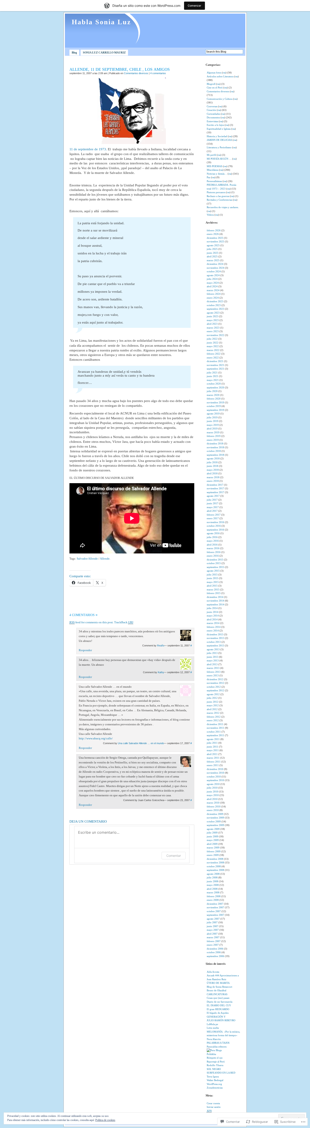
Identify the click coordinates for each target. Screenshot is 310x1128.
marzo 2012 (213, 712)
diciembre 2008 (215, 859)
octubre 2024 (214, 271)
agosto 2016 (213, 533)
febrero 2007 (214, 941)
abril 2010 (212, 799)
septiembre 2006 (215, 956)
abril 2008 (212, 888)
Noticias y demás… (217, 173)
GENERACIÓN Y (216, 1016)
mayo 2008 (213, 885)
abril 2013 (212, 664)
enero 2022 (213, 357)
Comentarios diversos (136, 73)
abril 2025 (212, 256)
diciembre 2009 (215, 814)
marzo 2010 (213, 802)
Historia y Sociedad (217, 136)
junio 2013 (212, 656)
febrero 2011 (214, 761)
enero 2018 (213, 481)
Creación (211, 110)
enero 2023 (213, 331)
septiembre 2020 (215, 387)
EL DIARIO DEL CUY (219, 1005)
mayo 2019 (213, 425)
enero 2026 (213, 234)
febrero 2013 (214, 671)
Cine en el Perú (215, 87)
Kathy (161, 672)
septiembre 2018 (215, 454)
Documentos (213, 117)
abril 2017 (212, 510)
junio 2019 (212, 421)
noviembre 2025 (215, 241)
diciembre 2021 (215, 361)
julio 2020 (212, 391)
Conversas (212, 106)
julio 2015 (212, 574)
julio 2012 (212, 698)
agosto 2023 (213, 312)
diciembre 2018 (215, 443)
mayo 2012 (213, 705)
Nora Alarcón (214, 1039)
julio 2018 (212, 462)
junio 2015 (212, 578)
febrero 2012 (214, 716)
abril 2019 (212, 428)
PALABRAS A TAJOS (218, 1042)
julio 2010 (212, 787)
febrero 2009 (214, 851)
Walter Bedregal (215, 1080)
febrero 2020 (214, 398)
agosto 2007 (213, 918)
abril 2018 (212, 473)
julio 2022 (212, 338)
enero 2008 (213, 900)
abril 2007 (212, 933)
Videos (210, 214)
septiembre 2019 (215, 410)
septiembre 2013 (215, 645)
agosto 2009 (213, 829)
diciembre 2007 (215, 903)
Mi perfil (211, 154)
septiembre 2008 (215, 870)
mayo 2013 (213, 660)
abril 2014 (212, 619)
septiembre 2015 (215, 567)
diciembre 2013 (215, 634)
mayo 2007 (213, 929)
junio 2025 (212, 252)
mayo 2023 (213, 320)
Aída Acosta (213, 971)
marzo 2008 (213, 892)
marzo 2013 (213, 668)
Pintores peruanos (216, 192)
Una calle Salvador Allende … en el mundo (141, 743)
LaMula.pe (212, 1024)
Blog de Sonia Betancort (219, 986)
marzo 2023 (213, 327)
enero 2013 (213, 675)
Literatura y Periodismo (219, 147)
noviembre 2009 (215, 817)
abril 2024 (212, 286)
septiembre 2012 (215, 690)
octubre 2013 (214, 642)
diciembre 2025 (215, 237)
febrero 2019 (214, 436)
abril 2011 (212, 754)
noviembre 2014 (215, 600)
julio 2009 (212, 832)
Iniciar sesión (214, 1107)
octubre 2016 (214, 525)
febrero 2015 (214, 593)
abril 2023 (212, 323)
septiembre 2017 (215, 492)
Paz (208, 177)
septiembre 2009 (215, 825)
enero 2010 (213, 810)
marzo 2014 (213, 623)
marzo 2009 (213, 847)
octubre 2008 (214, 866)
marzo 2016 (213, 548)
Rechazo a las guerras (218, 196)
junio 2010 (212, 791)
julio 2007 (212, 922)
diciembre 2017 (215, 484)
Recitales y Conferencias (219, 199)
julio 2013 (212, 653)
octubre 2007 (214, 911)
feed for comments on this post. (91, 622)
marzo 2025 (213, 260)
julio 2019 (212, 417)
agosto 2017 (213, 496)
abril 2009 (212, 844)
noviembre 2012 (215, 683)
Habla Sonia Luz (101, 22)
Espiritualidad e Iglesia (219, 128)
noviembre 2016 (215, 522)
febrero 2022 (214, 353)
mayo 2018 (213, 469)
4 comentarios (158, 73)
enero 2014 (213, 630)
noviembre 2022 (215, 335)
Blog (74, 52)
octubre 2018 (214, 451)
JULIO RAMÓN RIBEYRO (221, 1020)
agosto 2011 (213, 739)
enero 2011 (213, 765)
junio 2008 (212, 881)
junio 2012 (212, 701)
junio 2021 (212, 376)
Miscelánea (212, 169)
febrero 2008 (214, 896)
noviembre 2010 (215, 772)
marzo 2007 (213, 937)
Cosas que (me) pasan (218, 997)
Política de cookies (105, 1120)
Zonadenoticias (215, 1087)
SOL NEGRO (214, 1069)
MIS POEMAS (214, 166)
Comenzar (194, 5)
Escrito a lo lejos (215, 125)
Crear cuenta (213, 1103)
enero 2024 (213, 297)
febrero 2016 (214, 552)
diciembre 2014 (215, 597)
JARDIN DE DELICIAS (219, 140)
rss (224, 72)
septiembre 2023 (215, 308)
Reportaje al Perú (216, 1061)
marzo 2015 (213, 589)
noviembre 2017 (215, 488)
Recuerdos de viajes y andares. (223, 207)
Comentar (173, 856)
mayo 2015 (213, 582)
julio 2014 (212, 608)
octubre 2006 (214, 952)
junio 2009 (212, 836)
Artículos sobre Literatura (220, 76)
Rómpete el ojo (215, 1057)
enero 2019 (213, 440)
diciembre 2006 (215, 948)
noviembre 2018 (215, 447)
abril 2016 (212, 544)
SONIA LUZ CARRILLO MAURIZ (104, 52)
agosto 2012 (213, 694)
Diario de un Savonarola (219, 1001)
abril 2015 (212, 585)
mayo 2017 (213, 507)
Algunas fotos (214, 72)
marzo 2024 (213, 290)
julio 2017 (212, 499)
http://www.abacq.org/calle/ (96, 738)
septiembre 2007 (215, 915)
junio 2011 (212, 746)
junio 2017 (212, 503)
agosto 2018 (213, 458)
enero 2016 (213, 555)
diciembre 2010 (215, 769)
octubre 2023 (214, 305)
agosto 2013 (213, 649)
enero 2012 (213, 720)
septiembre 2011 (215, 735)
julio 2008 (212, 877)
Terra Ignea (213, 1076)
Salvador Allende (87, 558)
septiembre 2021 (215, 368)
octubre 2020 (214, 383)
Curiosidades (213, 113)
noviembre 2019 (215, 402)
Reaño (160, 645)
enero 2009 (213, 855)
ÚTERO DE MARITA (218, 983)
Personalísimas (214, 181)
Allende (105, 558)
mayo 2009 (213, 840)
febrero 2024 (214, 293)
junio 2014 (212, 612)
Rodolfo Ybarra (215, 1065)
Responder (85, 650)
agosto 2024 (213, 275)
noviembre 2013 (215, 638)
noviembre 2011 (215, 727)
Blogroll (211, 84)
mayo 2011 (213, 750)
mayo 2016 (213, 540)
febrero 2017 (214, 514)
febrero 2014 (214, 627)
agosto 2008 (213, 873)
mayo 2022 (213, 346)
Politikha (211, 1054)
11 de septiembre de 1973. (88, 149)
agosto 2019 (213, 413)
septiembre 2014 (215, 604)
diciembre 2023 (215, 301)
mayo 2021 (213, 380)
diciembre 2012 (215, 679)
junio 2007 (212, 926)
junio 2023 (212, 316)
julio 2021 (212, 372)
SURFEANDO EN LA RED (221, 1072)
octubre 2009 (214, 821)
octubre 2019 (214, 406)
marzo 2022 (213, 350)
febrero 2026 (214, 230)
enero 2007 (213, 944)
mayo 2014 (213, 615)
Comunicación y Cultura (219, 98)
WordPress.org (214, 1084)
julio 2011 (212, 742)
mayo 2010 (213, 795)
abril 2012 (212, 709)
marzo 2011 (213, 757)
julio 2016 (212, 537)
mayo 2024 (213, 282)
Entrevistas (212, 121)
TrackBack (123, 622)
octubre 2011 (214, 731)
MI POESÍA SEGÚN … (219, 158)
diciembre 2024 (215, 264)
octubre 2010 (214, 776)
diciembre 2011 (215, 724)
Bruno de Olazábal (216, 990)
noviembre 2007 (215, 907)
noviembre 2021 (215, 365)
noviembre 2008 (215, 862)
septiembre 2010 (215, 780)
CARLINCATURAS (217, 994)
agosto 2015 (213, 570)
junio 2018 (212, 466)
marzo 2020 (213, 395)
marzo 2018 (213, 477)
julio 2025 (212, 249)
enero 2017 (213, 518)
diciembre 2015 (215, 559)
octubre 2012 (214, 686)
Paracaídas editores (216, 1046)
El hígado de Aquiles (218, 1012)
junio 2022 (212, 342)
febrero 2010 (214, 806)
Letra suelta (213, 1027)
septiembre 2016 (215, 529)
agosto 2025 (213, 245)
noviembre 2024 (215, 267)
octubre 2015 (214, 563)
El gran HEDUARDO (218, 1009)
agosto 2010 (213, 784)
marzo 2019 (213, 432)
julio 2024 (212, 279)
